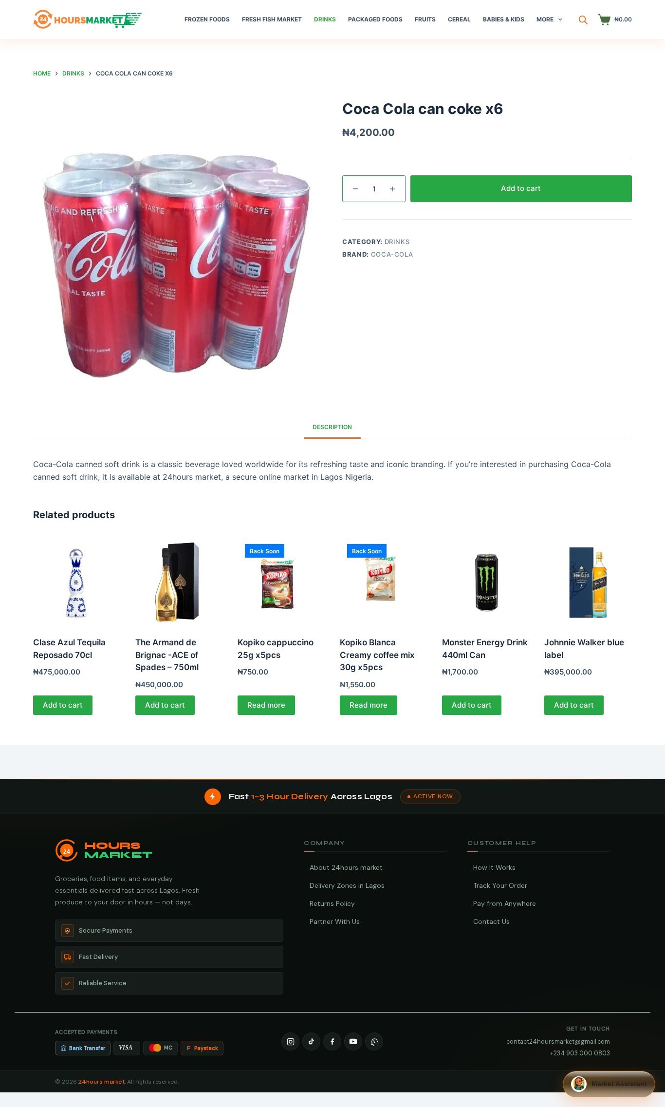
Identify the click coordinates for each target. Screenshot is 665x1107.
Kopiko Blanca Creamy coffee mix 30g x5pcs (377, 655)
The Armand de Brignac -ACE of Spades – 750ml (167, 655)
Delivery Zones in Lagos (347, 885)
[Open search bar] (583, 20)
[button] (609, 1084)
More (545, 19)
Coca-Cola (392, 254)
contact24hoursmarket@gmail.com (558, 1041)
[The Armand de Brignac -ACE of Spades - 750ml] (179, 580)
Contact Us (491, 921)
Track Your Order (500, 885)
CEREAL (459, 19)
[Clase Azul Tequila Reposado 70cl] (77, 580)
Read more (266, 705)
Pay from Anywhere (504, 903)
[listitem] (290, 1041)
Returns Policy (332, 903)
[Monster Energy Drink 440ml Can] (486, 580)
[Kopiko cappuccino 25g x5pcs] (281, 580)
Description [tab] (332, 427)
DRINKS (325, 19)
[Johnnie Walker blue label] (588, 580)
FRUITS (425, 19)
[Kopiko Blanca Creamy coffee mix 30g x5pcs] (383, 580)
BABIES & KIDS (503, 19)
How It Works (494, 867)
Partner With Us (335, 921)
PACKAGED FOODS (375, 19)
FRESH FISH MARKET (272, 19)
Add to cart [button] (63, 705)
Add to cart (521, 188)
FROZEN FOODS (207, 19)
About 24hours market (346, 867)
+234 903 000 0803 (580, 1053)
